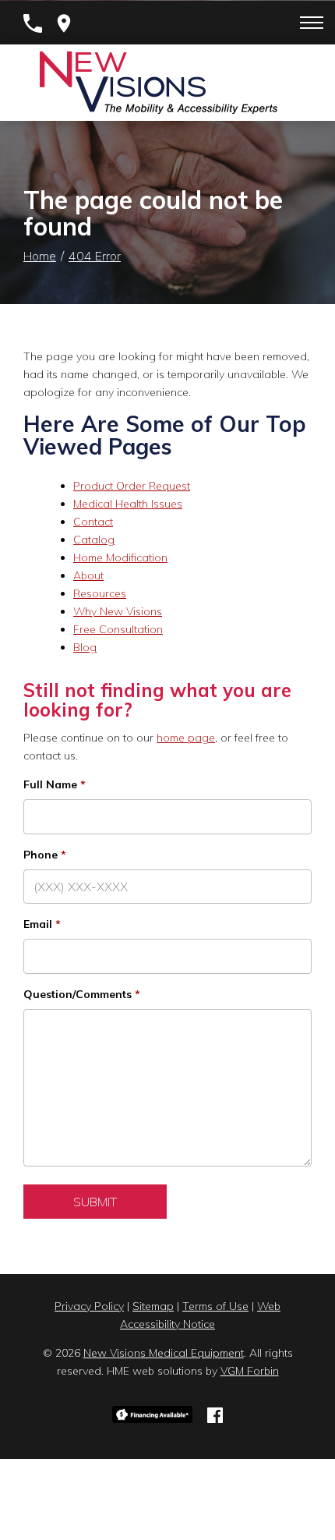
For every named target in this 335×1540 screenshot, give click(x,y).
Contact (93, 522)
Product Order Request (131, 486)
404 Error (95, 256)
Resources (99, 593)
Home (39, 256)
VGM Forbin (249, 1371)
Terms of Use (215, 1306)
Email (37, 924)
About (88, 575)
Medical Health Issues (127, 504)
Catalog (94, 540)
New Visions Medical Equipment (163, 1353)
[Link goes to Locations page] (64, 23)
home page (186, 738)
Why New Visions (117, 611)
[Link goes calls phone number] (32, 23)
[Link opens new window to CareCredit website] (152, 1414)
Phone (40, 855)
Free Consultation (118, 629)
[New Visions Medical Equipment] (158, 82)
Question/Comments (77, 994)
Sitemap (153, 1306)
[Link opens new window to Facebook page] (215, 1414)
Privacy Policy (89, 1306)
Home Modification (120, 558)
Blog (85, 647)
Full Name (50, 784)
